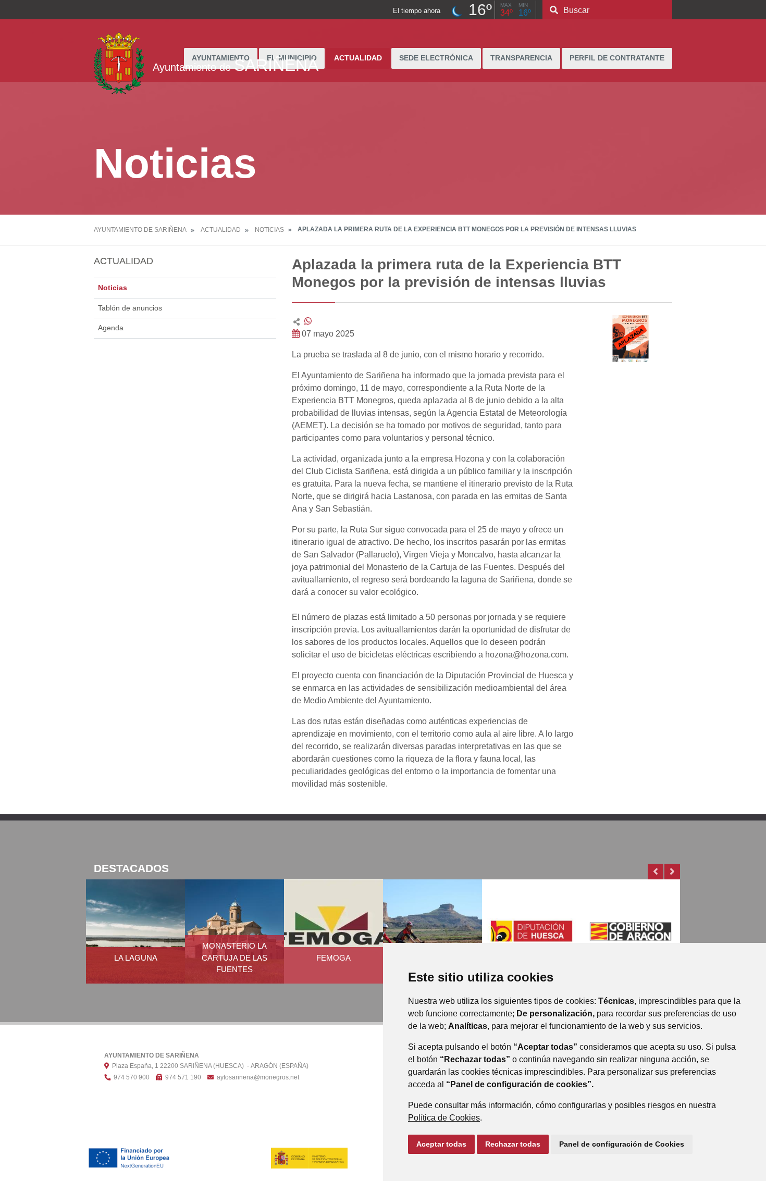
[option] (135, 937)
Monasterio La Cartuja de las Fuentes (234, 957)
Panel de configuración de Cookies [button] (621, 1144)
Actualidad (358, 58)
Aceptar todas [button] (441, 1144)
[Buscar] (553, 10)
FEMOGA (333, 957)
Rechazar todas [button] (512, 1144)
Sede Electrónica (436, 58)
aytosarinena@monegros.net (256, 1077)
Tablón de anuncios (130, 308)
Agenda (110, 328)
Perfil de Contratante (617, 58)
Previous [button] (655, 871)
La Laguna (135, 957)
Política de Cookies (444, 1117)
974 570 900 (130, 1077)
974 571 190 (181, 1077)
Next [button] (672, 871)
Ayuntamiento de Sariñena (140, 229)
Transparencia (521, 58)
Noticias (269, 229)
